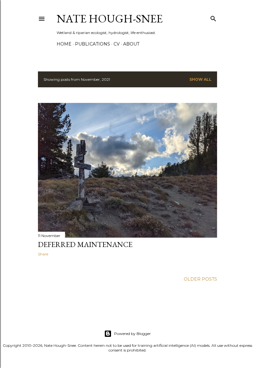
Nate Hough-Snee (110, 18)
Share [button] (43, 254)
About (131, 44)
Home (64, 44)
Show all (200, 79)
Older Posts (200, 279)
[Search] (213, 17)
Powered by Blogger (132, 333)
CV (117, 44)
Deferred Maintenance (85, 244)
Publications (92, 44)
